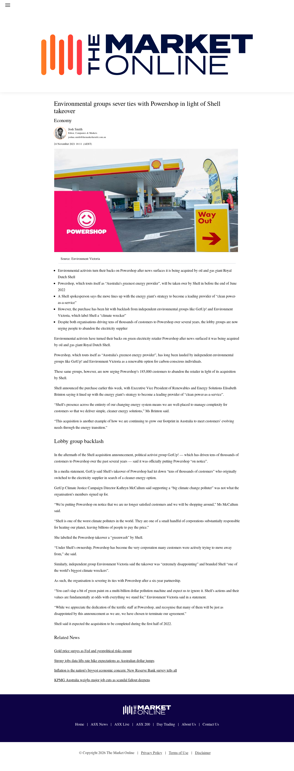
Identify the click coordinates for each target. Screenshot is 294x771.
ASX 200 (143, 724)
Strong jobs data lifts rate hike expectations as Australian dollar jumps (104, 660)
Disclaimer (203, 752)
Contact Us (211, 724)
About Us (189, 724)
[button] (12, 6)
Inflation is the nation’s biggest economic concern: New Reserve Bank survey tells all (115, 670)
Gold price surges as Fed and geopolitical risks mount (93, 650)
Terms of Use (178, 752)
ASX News (99, 724)
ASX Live (121, 724)
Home (79, 724)
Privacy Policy (151, 752)
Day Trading (166, 724)
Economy (63, 120)
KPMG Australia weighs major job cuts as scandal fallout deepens (102, 679)
